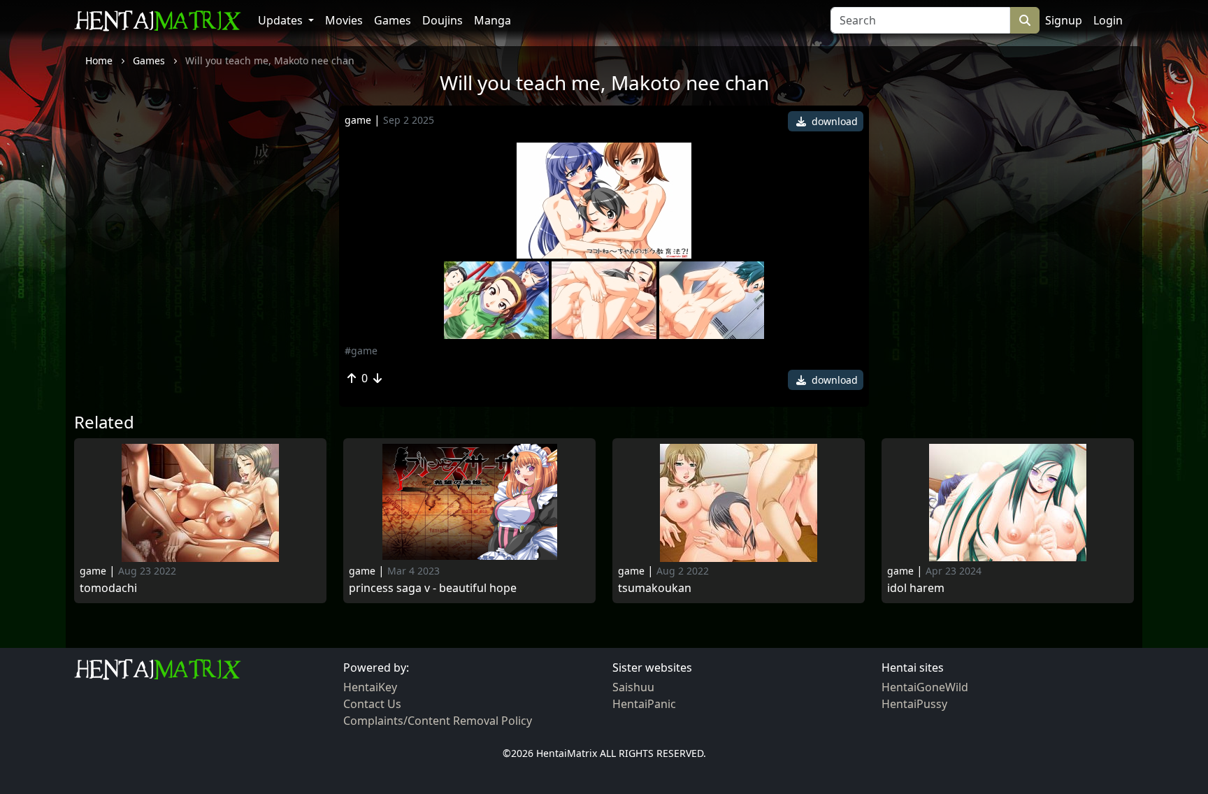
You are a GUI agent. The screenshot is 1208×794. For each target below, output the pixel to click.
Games (392, 20)
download (833, 121)
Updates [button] (281, 20)
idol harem (915, 588)
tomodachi (108, 588)
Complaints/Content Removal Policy (437, 720)
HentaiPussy (914, 704)
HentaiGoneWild (925, 687)
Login (1108, 20)
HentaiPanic (644, 704)
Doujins (442, 20)
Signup (1063, 20)
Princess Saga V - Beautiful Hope (433, 588)
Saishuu (633, 687)
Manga (492, 20)
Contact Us (372, 704)
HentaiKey (370, 687)
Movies (344, 20)
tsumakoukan (654, 588)
